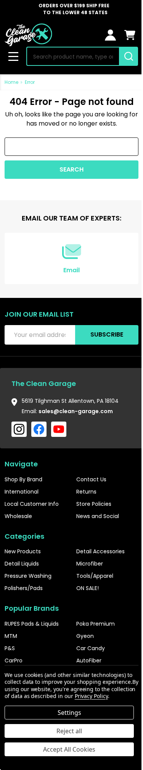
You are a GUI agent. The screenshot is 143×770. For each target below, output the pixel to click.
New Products (23, 551)
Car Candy (90, 648)
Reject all (69, 731)
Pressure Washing (28, 576)
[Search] (128, 56)
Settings (69, 712)
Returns (86, 491)
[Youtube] (58, 429)
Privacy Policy (91, 696)
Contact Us (91, 479)
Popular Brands (32, 608)
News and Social (97, 516)
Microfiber (89, 563)
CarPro (13, 660)
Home (11, 82)
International (22, 491)
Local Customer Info (32, 504)
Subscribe (106, 334)
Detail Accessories (100, 551)
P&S (10, 648)
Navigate (21, 464)
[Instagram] (19, 429)
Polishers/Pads (24, 588)
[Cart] (129, 35)
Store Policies (93, 504)
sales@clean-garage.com (76, 411)
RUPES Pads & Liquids (32, 624)
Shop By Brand (23, 479)
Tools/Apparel (94, 576)
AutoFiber (88, 660)
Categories (24, 536)
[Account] (110, 35)
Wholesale (18, 516)
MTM (11, 636)
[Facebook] (39, 429)
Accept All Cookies (69, 749)
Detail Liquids (22, 563)
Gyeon (85, 636)
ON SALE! (87, 588)
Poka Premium (95, 624)
